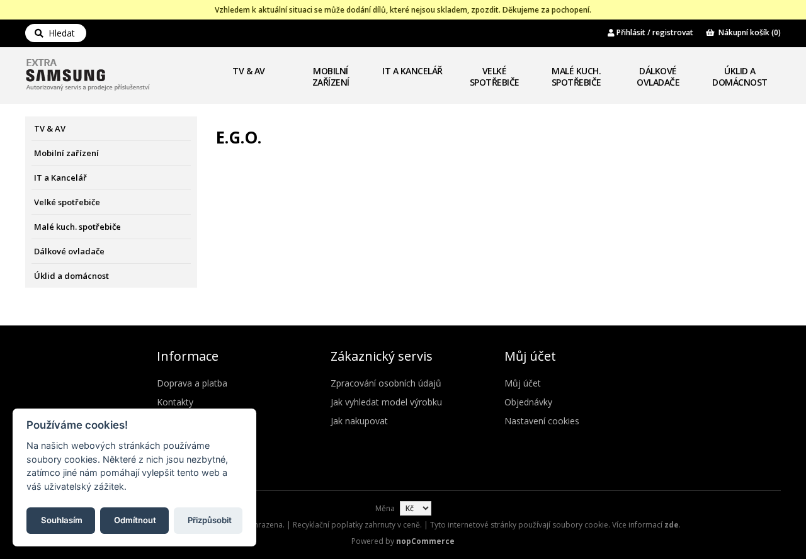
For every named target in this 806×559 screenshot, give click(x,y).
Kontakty (175, 402)
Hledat (59, 33)
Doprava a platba (192, 383)
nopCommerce (425, 541)
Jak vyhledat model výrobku (386, 402)
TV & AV (248, 71)
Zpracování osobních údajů (386, 383)
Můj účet (522, 383)
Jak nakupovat (359, 421)
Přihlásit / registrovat (654, 32)
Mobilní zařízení (330, 76)
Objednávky (528, 402)
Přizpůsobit (210, 519)
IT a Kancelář (412, 71)
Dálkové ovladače (658, 76)
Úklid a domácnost (740, 76)
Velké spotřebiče (494, 76)
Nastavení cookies (541, 421)
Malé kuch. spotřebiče (576, 76)
